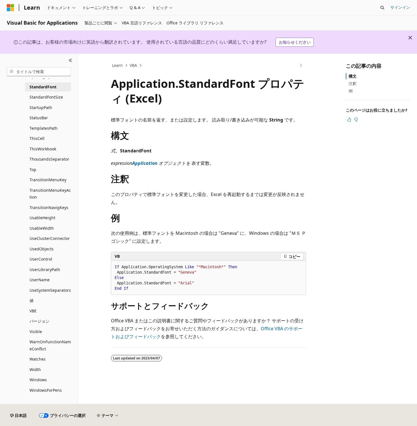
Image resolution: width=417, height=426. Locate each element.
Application (144, 163)
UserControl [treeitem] (41, 259)
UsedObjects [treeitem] (42, 249)
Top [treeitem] (33, 169)
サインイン (400, 7)
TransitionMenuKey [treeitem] (48, 179)
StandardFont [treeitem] (43, 87)
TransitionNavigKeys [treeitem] (49, 207)
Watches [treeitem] (38, 359)
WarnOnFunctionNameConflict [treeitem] (50, 345)
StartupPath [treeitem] (41, 107)
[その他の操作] (301, 65)
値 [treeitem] (31, 300)
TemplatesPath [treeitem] (44, 128)
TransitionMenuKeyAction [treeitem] (50, 194)
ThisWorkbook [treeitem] (43, 149)
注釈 (353, 83)
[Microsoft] (10, 7)
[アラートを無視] (410, 37)
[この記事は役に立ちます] (349, 119)
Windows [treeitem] (38, 379)
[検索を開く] (382, 8)
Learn (117, 65)
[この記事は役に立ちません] (356, 119)
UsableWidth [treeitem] (42, 228)
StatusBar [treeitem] (39, 117)
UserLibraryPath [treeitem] (45, 269)
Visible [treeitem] (36, 331)
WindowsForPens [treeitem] (46, 390)
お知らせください (295, 42)
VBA (133, 65)
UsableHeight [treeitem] (42, 217)
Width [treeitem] (35, 369)
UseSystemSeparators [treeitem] (50, 290)
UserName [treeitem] (40, 279)
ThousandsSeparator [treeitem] (49, 159)
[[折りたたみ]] (70, 60)
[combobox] (39, 71)
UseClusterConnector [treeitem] (50, 238)
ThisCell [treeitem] (37, 138)
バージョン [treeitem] (39, 321)
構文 (353, 76)
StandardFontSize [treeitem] (46, 97)
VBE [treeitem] (33, 311)
